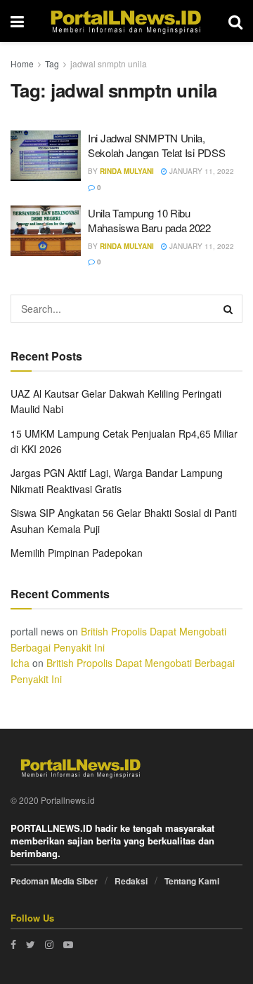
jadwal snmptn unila (108, 63)
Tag (52, 63)
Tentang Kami (191, 881)
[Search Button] (228, 309)
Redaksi (131, 881)
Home (22, 63)
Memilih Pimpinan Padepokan (77, 553)
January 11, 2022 (200, 171)
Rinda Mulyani (127, 171)
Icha (20, 663)
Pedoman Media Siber (54, 881)
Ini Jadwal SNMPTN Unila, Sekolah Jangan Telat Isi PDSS (156, 145)
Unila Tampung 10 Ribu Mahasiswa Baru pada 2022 (149, 220)
